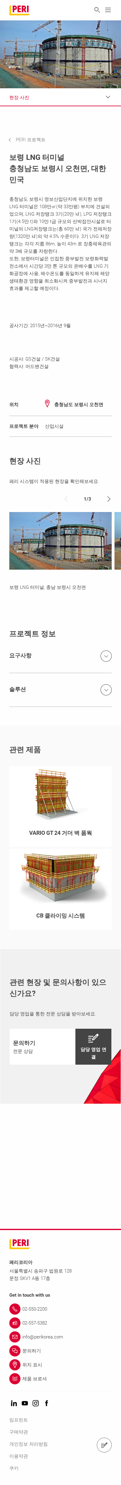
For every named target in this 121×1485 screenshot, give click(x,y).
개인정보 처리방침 (28, 1444)
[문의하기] (104, 1445)
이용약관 (18, 1456)
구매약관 (18, 1432)
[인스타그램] (35, 1404)
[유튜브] (24, 1404)
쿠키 (14, 1468)
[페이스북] (46, 1404)
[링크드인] (14, 1404)
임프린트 (18, 1420)
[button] (31, 139)
